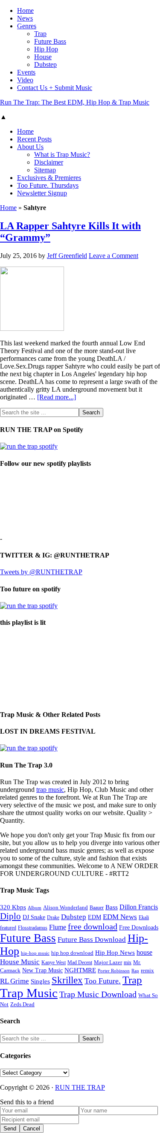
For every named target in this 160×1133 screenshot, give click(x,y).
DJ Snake (34, 917)
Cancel (31, 1128)
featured (8, 928)
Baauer (97, 908)
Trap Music (29, 993)
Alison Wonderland (65, 907)
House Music (20, 962)
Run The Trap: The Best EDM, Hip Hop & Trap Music (74, 102)
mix (127, 962)
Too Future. (102, 981)
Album (34, 907)
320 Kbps (13, 907)
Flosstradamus (32, 928)
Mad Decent (79, 962)
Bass (111, 907)
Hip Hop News (115, 952)
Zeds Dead (22, 1004)
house (144, 952)
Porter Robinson (114, 970)
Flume (57, 927)
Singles (40, 981)
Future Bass (28, 938)
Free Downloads (138, 927)
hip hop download (72, 953)
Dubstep (73, 917)
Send (9, 1128)
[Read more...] (56, 397)
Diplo (10, 916)
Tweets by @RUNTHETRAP (41, 571)
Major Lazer (108, 962)
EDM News (120, 917)
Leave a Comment (113, 255)
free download (92, 926)
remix (147, 971)
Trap (132, 980)
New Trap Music (42, 970)
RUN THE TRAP (80, 1087)
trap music (50, 789)
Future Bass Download (92, 939)
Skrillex (67, 980)
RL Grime (14, 981)
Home (8, 207)
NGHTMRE (80, 970)
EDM (94, 917)
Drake (53, 917)
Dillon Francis (138, 907)
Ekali (144, 917)
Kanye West (53, 962)
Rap (135, 970)
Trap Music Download (98, 994)
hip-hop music (35, 953)
